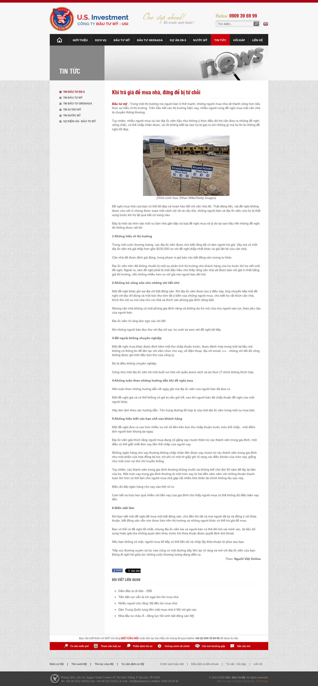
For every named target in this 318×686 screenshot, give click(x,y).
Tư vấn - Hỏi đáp (236, 664)
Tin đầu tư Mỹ (73, 97)
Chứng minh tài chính (177, 646)
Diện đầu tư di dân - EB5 (135, 591)
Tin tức (220, 40)
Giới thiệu (80, 40)
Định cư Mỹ (57, 664)
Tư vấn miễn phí (79, 646)
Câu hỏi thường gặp (213, 646)
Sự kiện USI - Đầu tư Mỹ (79, 121)
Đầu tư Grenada (150, 40)
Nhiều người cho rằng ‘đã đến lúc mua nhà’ (148, 603)
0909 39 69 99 (243, 15)
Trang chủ (59, 40)
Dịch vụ (100, 40)
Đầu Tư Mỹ (122, 40)
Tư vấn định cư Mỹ (132, 664)
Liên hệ (257, 40)
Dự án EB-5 (178, 40)
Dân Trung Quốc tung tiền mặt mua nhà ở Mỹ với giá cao (157, 609)
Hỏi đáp (239, 40)
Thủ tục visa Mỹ (104, 664)
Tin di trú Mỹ (72, 109)
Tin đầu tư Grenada (77, 103)
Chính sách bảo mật (172, 664)
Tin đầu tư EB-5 (74, 91)
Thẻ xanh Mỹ (79, 664)
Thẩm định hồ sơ (143, 646)
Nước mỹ (200, 40)
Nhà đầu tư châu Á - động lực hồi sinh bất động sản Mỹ (156, 616)
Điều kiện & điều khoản (205, 664)
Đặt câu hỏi (243, 646)
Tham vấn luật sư (111, 646)
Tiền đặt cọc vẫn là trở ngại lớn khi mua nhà (148, 597)
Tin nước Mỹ (72, 115)
